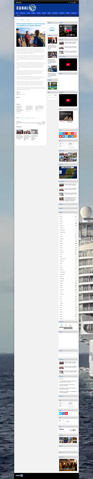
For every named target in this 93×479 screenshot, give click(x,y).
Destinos (61, 245)
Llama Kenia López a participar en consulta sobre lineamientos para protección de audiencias (52, 61)
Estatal (61, 256)
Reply (61, 423)
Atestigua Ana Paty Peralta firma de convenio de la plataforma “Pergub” (38, 122)
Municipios (22, 19)
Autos (61, 214)
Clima (61, 234)
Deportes (61, 241)
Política (61, 292)
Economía (61, 247)
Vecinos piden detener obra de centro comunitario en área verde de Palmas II (71, 15)
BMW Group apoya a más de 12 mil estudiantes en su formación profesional (52, 74)
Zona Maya (61, 318)
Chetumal (61, 225)
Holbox (61, 265)
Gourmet (67, 13)
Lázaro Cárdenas (62, 274)
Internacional (61, 269)
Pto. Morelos (61, 294)
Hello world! (61, 378)
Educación (61, 249)
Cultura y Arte (62, 238)
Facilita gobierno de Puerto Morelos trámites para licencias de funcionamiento (67, 389)
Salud (61, 298)
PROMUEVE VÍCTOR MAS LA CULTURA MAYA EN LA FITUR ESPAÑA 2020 (68, 392)
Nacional (39, 13)
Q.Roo (61, 296)
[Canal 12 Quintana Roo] (26, 7)
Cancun (61, 223)
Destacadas (61, 243)
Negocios (44, 13)
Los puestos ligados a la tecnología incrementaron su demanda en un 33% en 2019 (67, 382)
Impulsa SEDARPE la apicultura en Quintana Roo (23, 122)
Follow (68, 421)
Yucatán (61, 314)
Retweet (64, 423)
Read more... (49, 49)
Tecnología (61, 303)
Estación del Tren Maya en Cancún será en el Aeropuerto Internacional (67, 176)
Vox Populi (61, 312)
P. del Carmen (62, 289)
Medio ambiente (62, 278)
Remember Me (70, 145)
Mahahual (61, 276)
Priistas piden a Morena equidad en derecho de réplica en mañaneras (19, 137)
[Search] (55, 95)
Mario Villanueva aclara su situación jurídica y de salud (26, 15)
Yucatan (28, 13)
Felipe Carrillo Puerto (63, 258)
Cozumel (27, 19)
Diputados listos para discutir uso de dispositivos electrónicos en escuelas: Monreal (52, 47)
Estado (61, 254)
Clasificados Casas (62, 232)
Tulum (61, 307)
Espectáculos (55, 13)
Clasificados (73, 13)
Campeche (33, 13)
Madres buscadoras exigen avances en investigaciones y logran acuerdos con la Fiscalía (47, 15)
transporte (61, 305)
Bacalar (61, 216)
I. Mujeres (61, 267)
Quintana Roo (22, 13)
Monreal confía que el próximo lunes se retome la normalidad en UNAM (70, 52)
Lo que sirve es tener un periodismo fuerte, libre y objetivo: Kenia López (27, 137)
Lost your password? (72, 147)
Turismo (49, 13)
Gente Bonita (61, 13)
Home (17, 19)
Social (61, 300)
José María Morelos (62, 272)
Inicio (17, 13)
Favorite (67, 423)
